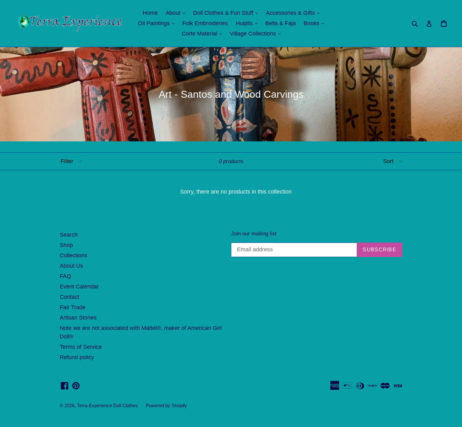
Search (69, 235)
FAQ (65, 276)
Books (315, 23)
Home (150, 13)
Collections (73, 255)
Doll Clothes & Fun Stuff (227, 12)
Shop (66, 245)
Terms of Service (81, 347)
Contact (69, 297)
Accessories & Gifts (294, 12)
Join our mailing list (254, 234)
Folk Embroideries (205, 23)
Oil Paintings (158, 23)
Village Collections (257, 33)
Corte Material (203, 33)
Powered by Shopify (166, 405)
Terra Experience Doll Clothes (107, 405)
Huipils (248, 23)
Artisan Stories (78, 318)
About (177, 12)
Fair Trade (72, 307)
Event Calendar (79, 286)
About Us (71, 266)
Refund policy (77, 357)
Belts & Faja (280, 23)
